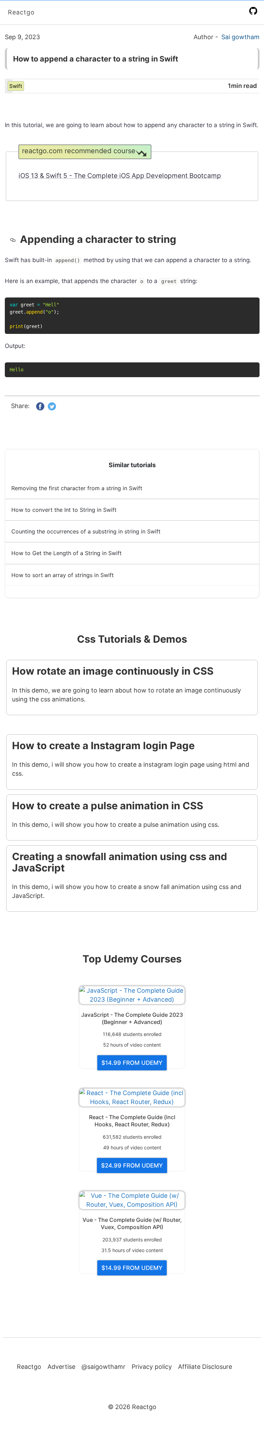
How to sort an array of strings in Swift (62, 575)
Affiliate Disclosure (205, 1366)
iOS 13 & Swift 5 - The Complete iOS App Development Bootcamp (120, 176)
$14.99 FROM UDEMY (132, 1062)
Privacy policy (152, 1366)
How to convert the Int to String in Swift (64, 509)
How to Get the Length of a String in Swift (66, 553)
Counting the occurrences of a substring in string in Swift (86, 531)
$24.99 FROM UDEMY (132, 1165)
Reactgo (21, 12)
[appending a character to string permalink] (15, 239)
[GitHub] (254, 10)
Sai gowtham (240, 37)
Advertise (61, 1366)
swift (15, 86)
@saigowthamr (103, 1366)
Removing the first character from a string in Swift (76, 488)
